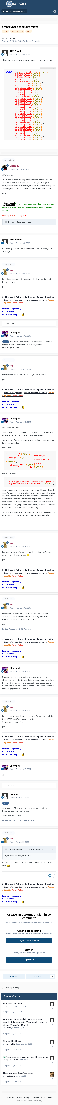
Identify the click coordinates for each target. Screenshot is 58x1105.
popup (52, 68)
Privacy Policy (23, 1097)
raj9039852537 (12, 1059)
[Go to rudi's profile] (52, 1020)
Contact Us (37, 1097)
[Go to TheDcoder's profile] (52, 1074)
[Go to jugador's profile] (5, 796)
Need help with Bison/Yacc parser (18, 1073)
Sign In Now (29, 959)
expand (44, 68)
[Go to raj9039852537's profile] (52, 1058)
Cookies (48, 1097)
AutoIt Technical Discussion (29, 41)
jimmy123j (10, 1006)
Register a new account (29, 940)
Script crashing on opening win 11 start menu (27, 1057)
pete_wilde (10, 1044)
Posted (20, 54)
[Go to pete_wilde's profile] (52, 1042)
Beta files (49, 297)
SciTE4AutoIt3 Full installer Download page (23, 297)
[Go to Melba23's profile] (5, 168)
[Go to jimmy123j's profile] (52, 1004)
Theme (9, 1097)
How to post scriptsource (35, 300)
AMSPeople (9, 38)
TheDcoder (10, 1076)
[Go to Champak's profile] (5, 334)
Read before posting (13, 300)
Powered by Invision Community (29, 1101)
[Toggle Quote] (6, 849)
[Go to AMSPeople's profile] (5, 53)
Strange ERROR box (12, 1041)
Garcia (8, 1028)
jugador (35, 849)
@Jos (6, 341)
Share (14, 976)
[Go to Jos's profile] (5, 272)
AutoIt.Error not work (12, 1003)
